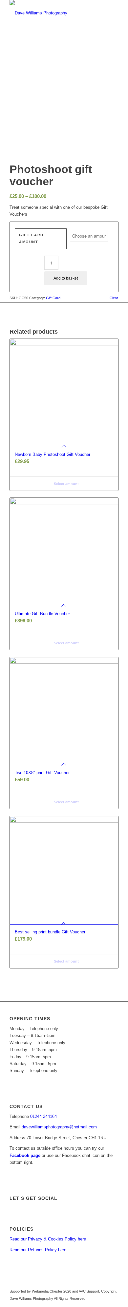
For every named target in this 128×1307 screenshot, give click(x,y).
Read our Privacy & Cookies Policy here (48, 1239)
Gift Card (53, 298)
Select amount (66, 484)
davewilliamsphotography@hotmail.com (59, 1126)
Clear (114, 298)
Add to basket (65, 278)
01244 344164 (43, 1116)
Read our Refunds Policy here (38, 1249)
